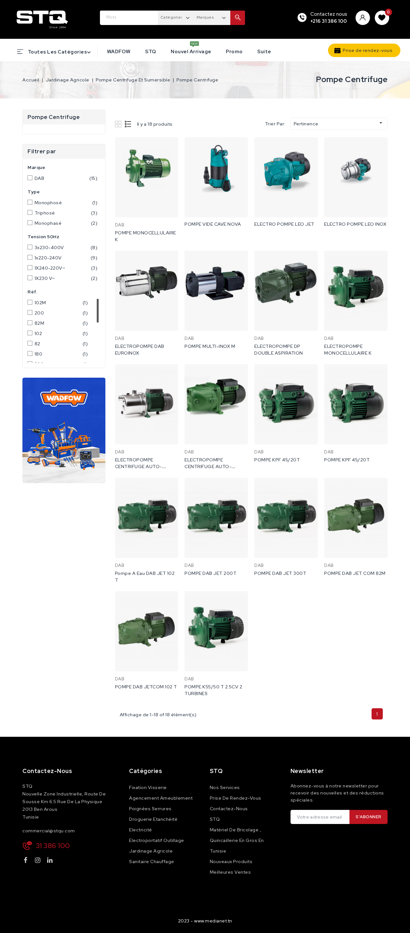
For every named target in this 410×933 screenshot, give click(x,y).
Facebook (26, 861)
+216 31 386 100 (328, 21)
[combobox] (176, 17)
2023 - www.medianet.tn (205, 921)
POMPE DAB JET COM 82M (355, 573)
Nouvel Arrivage (191, 51)
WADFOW (119, 51)
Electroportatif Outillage (156, 840)
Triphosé (66, 213)
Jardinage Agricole (151, 851)
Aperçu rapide (169, 148)
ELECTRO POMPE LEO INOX (355, 224)
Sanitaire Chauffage (151, 861)
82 (61, 344)
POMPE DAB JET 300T (280, 573)
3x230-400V (66, 247)
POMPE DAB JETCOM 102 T (146, 687)
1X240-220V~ (66, 268)
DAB (66, 178)
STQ (150, 51)
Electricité (140, 830)
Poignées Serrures (150, 808)
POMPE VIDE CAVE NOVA (212, 224)
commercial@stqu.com (48, 831)
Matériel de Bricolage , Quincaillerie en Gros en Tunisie (237, 840)
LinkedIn (50, 861)
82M (61, 323)
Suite (264, 51)
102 (61, 333)
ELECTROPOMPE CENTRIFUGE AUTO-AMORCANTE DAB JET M (213, 466)
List (128, 124)
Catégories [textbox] (171, 17)
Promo (234, 51)
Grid (119, 124)
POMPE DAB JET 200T (210, 573)
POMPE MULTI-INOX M (209, 346)
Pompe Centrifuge (54, 117)
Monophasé (66, 223)
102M (61, 303)
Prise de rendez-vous (367, 50)
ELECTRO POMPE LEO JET (284, 224)
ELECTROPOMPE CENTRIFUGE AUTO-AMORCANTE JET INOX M (144, 466)
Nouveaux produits (231, 861)
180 (61, 354)
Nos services (225, 787)
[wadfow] (63, 430)
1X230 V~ (66, 278)
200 (61, 313)
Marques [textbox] (205, 17)
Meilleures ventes (230, 872)
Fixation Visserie (148, 787)
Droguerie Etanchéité (153, 819)
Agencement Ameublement (161, 798)
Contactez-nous (47, 771)
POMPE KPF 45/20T (277, 460)
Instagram (39, 861)
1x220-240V (66, 258)
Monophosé (66, 203)
